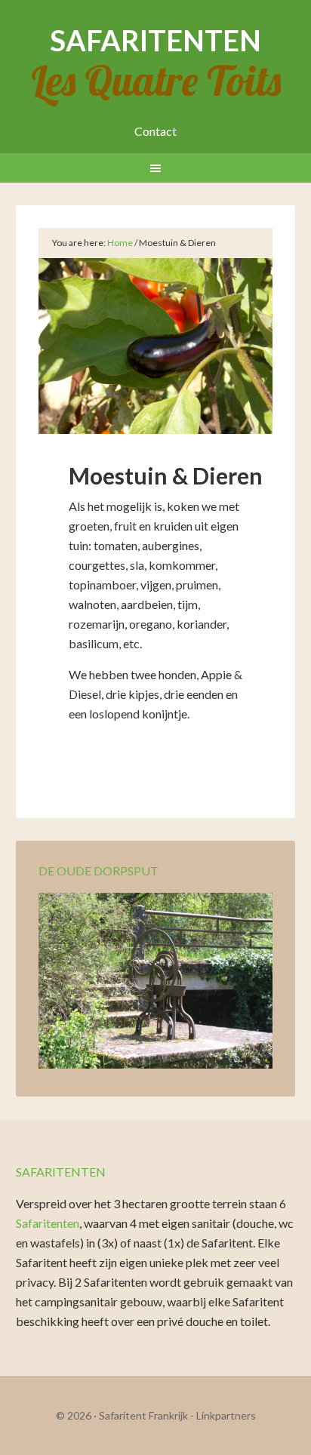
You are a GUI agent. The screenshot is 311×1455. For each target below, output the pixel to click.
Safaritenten (155, 40)
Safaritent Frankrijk (143, 1415)
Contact (155, 131)
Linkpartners (226, 1415)
